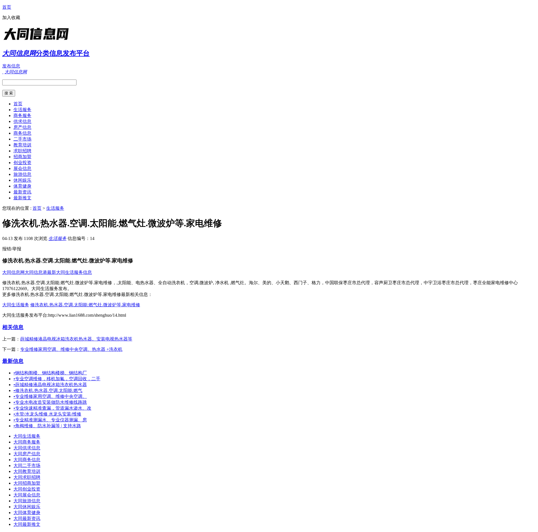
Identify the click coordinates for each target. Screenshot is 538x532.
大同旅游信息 (26, 500)
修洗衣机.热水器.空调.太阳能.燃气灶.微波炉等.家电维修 (85, 304)
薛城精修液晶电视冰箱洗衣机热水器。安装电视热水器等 (76, 339)
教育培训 (22, 145)
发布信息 (11, 66)
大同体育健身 (26, 512)
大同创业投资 (26, 489)
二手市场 (22, 139)
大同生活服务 (15, 304)
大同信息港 (36, 272)
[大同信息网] (37, 40)
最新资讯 (22, 192)
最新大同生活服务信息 (69, 272)
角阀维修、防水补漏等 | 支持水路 (47, 425)
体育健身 (22, 186)
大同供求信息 (26, 447)
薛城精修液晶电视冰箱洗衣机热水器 (50, 384)
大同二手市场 (26, 465)
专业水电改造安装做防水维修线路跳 (50, 402)
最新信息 (13, 361)
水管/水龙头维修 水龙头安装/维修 (47, 414)
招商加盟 (22, 156)
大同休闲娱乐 (26, 506)
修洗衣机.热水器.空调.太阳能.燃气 (47, 390)
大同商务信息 (26, 459)
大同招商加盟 (26, 483)
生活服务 (22, 109)
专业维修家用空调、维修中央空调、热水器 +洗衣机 (71, 349)
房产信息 (22, 127)
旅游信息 (22, 174)
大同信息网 (13, 272)
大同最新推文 (26, 524)
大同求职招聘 (26, 477)
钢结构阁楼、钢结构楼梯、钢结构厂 (50, 372)
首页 (6, 7)
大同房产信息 (26, 453)
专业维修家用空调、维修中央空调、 (50, 396)
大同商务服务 (26, 442)
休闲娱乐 (22, 180)
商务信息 (22, 133)
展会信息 (22, 168)
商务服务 (22, 115)
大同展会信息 (26, 495)
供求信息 (22, 121)
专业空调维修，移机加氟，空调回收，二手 (56, 378)
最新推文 (22, 197)
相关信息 (13, 327)
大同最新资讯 (26, 518)
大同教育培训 (26, 471)
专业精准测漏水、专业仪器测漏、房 (50, 419)
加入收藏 (11, 17)
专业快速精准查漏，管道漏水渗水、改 (52, 408)
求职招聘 (22, 150)
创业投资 (22, 162)
